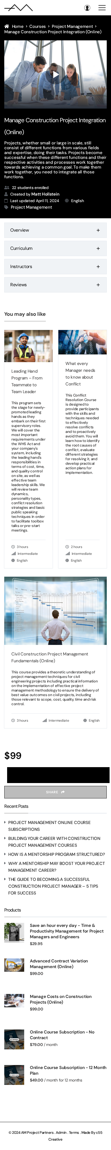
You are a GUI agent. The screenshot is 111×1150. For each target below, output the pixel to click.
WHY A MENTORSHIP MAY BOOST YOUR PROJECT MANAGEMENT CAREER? (56, 867)
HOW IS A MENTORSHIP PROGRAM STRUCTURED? (56, 854)
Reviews (18, 285)
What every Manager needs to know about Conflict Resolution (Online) (80, 374)
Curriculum (21, 248)
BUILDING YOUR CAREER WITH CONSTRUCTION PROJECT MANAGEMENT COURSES (54, 842)
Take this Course (58, 775)
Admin (61, 1132)
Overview (19, 230)
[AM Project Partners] (18, 7)
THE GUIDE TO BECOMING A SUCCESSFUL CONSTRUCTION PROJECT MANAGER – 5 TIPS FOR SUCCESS (53, 886)
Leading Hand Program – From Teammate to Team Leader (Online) (26, 381)
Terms (74, 1132)
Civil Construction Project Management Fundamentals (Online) (49, 657)
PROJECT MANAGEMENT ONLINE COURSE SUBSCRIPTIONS (49, 826)
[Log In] (87, 7)
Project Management (31, 207)
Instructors (21, 266)
